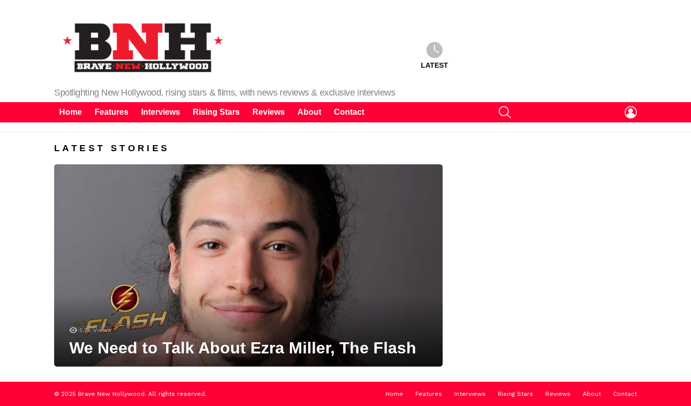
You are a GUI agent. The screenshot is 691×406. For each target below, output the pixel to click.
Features (111, 112)
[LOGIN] (631, 112)
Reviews (268, 112)
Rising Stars (216, 112)
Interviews (160, 112)
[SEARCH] (505, 112)
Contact (349, 112)
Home (70, 112)
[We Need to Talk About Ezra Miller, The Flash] (248, 265)
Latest (434, 65)
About (309, 112)
